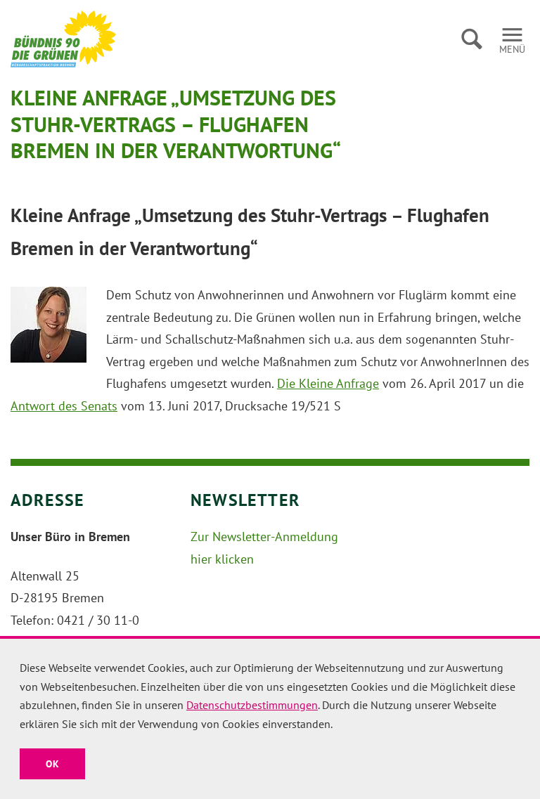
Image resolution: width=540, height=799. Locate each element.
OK (52, 764)
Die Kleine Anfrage (328, 383)
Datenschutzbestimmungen (252, 705)
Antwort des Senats (64, 406)
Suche (471, 39)
